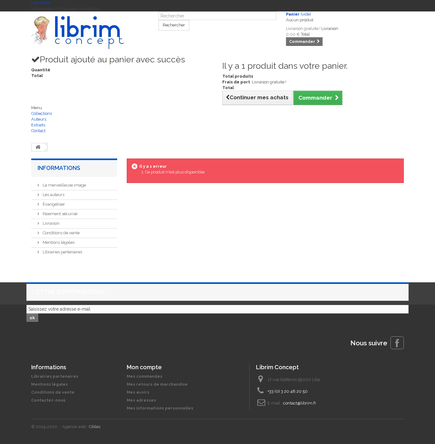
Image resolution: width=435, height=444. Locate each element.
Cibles (94, 426)
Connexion (41, 2)
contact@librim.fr (299, 403)
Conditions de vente (61, 232)
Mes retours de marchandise (157, 384)
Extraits (38, 125)
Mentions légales (58, 242)
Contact (38, 130)
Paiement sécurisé (59, 213)
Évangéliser (53, 204)
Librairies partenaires (62, 252)
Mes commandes (144, 376)
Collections (41, 113)
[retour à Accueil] (38, 147)
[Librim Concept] (90, 32)
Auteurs (38, 119)
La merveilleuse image (64, 185)
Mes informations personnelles (160, 408)
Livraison (51, 223)
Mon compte (144, 367)
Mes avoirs (138, 392)
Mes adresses (141, 400)
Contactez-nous (48, 400)
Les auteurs (53, 194)
